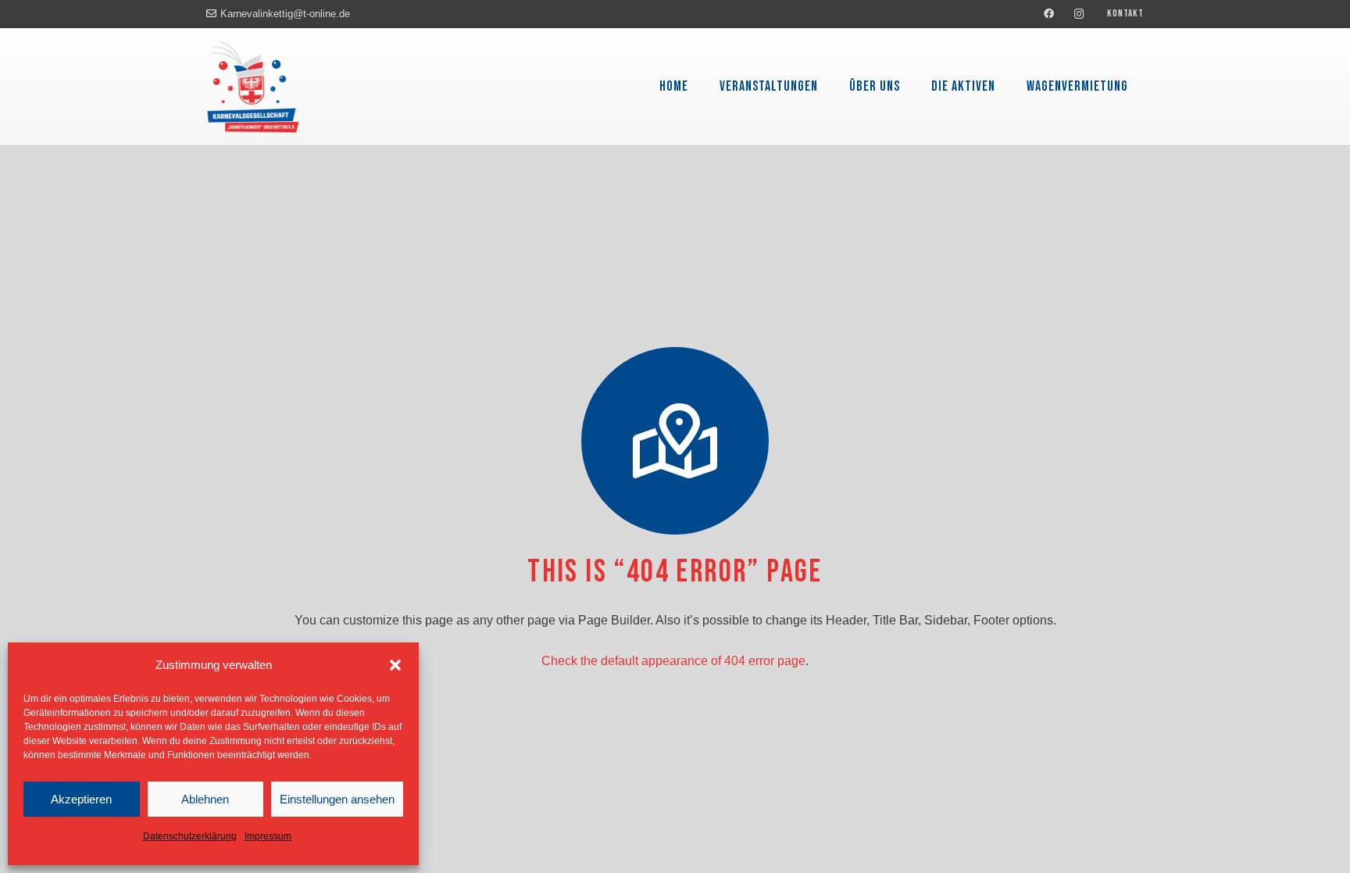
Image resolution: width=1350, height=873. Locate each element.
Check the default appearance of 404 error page (673, 660)
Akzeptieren (81, 799)
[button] (395, 665)
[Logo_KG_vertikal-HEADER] (253, 87)
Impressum (268, 836)
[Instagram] (1080, 14)
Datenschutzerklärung (190, 836)
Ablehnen (205, 799)
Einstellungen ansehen (337, 799)
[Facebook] (1049, 14)
